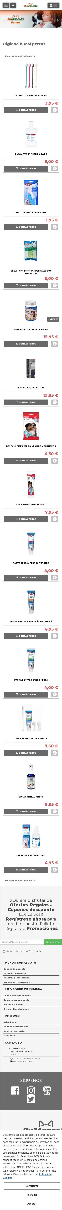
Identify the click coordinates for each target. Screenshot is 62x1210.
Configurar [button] (32, 1185)
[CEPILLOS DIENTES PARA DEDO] (31, 193)
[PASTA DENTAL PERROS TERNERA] (31, 544)
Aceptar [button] (32, 1203)
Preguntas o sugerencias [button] (17, 982)
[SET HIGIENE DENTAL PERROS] (31, 719)
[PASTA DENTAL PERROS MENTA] (31, 661)
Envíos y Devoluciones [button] (16, 1009)
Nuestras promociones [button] (16, 978)
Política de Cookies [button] (14, 1031)
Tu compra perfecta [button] (14, 973)
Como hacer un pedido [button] (16, 1000)
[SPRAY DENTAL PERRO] (31, 778)
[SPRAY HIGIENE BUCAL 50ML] (31, 836)
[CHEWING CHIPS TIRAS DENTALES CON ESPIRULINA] (31, 252)
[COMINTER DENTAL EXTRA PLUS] (31, 310)
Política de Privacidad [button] (16, 1026)
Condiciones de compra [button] (17, 995)
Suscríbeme (53, 942)
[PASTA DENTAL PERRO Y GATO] (31, 485)
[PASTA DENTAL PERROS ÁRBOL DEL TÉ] (31, 602)
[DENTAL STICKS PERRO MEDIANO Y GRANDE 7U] (31, 427)
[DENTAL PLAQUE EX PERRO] (31, 368)
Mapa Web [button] (9, 1036)
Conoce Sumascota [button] (14, 969)
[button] (4, 19)
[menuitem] (31, 969)
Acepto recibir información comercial (23, 951)
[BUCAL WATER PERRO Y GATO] (31, 135)
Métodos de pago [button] (13, 1004)
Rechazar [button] (32, 1194)
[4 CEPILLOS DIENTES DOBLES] (31, 76)
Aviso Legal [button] (10, 1022)
